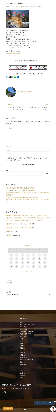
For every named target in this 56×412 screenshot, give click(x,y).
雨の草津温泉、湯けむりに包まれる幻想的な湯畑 (20, 190)
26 (33, 266)
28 (45, 266)
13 (39, 259)
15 (11, 262)
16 (16, 262)
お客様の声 (9, 224)
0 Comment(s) (39, 6)
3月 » (30, 271)
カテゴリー (9, 292)
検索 (7, 170)
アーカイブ (9, 280)
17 (22, 262)
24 (22, 266)
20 (39, 262)
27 (39, 266)
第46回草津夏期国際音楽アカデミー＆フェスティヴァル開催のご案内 (26, 215)
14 (45, 259)
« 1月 (25, 271)
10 (22, 259)
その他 (22, 6)
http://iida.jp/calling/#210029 (13, 53)
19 (33, 262)
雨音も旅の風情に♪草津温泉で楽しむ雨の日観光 (20, 188)
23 (16, 266)
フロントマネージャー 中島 (22, 224)
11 (28, 259)
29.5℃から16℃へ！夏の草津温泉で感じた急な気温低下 (22, 197)
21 (45, 262)
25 (28, 266)
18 (28, 262)
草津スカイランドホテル (12, 6)
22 (11, 266)
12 (33, 259)
